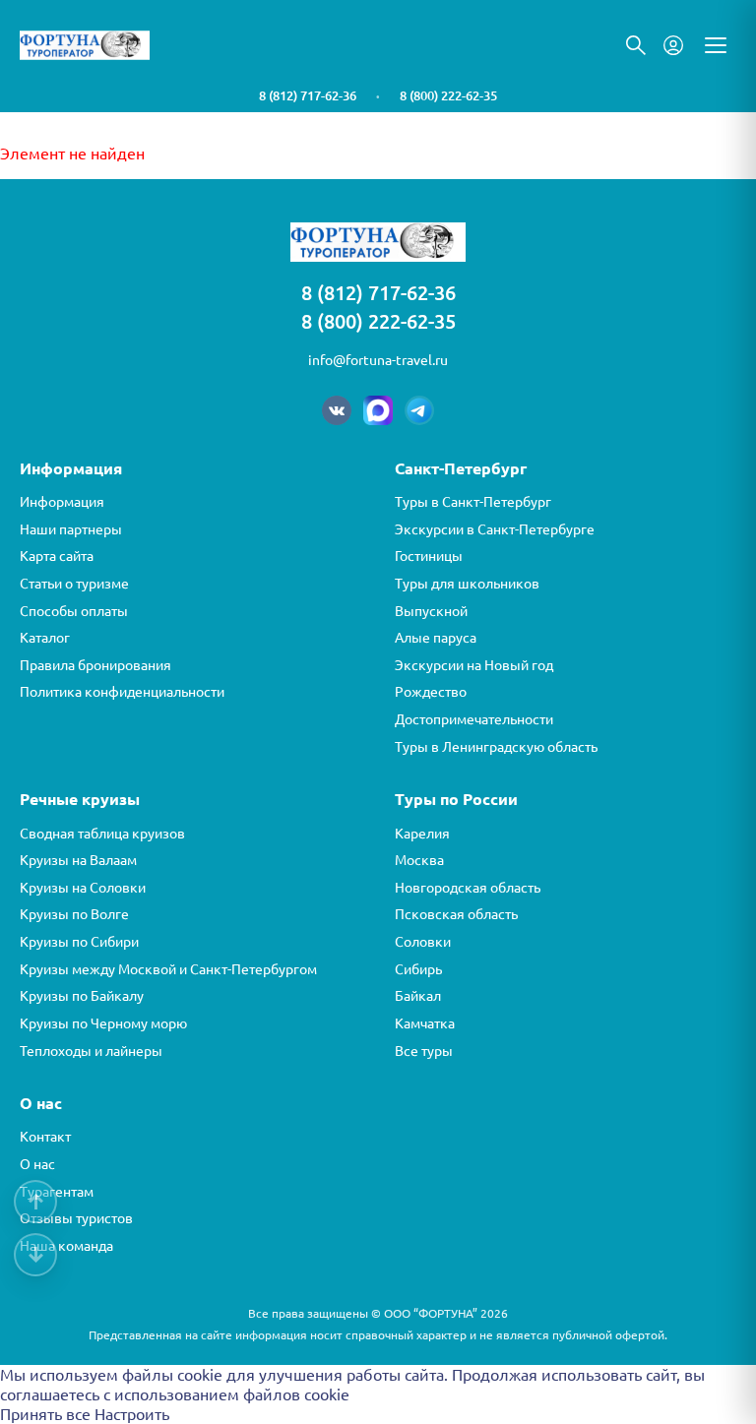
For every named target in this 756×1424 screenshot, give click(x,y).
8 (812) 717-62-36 (307, 95)
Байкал (418, 996)
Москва (419, 860)
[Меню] (715, 45)
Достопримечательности (474, 719)
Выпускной (431, 611)
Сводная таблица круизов (102, 833)
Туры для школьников (467, 583)
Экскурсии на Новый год (474, 665)
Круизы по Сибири (79, 942)
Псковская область (456, 914)
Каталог (45, 638)
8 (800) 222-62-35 (448, 95)
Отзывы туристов (76, 1218)
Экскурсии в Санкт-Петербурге (495, 529)
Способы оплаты (74, 611)
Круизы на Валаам (78, 860)
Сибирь (418, 969)
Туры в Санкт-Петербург (473, 502)
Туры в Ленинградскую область (496, 747)
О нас (37, 1164)
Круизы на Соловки (83, 888)
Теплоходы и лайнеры (91, 1051)
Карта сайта (57, 556)
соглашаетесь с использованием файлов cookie (174, 1394)
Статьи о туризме (74, 583)
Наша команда (66, 1246)
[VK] (336, 410)
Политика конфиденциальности (122, 692)
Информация (62, 502)
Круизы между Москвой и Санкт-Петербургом (168, 969)
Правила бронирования (95, 665)
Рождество (431, 692)
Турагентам (57, 1192)
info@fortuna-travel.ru (378, 360)
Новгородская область (467, 888)
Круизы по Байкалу (82, 996)
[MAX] (378, 410)
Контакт (45, 1137)
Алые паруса (435, 638)
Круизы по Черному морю (103, 1023)
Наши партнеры (71, 529)
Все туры (424, 1051)
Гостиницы (429, 556)
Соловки (423, 942)
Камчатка (425, 1023)
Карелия (422, 833)
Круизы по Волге (74, 914)
